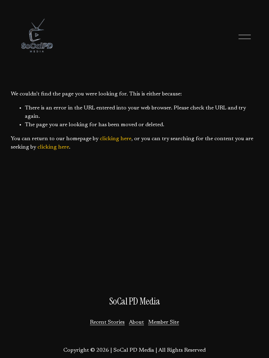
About (136, 322)
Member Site (163, 322)
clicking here (115, 139)
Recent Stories (107, 322)
